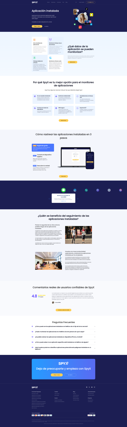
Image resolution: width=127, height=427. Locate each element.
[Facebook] (87, 387)
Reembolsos (55, 423)
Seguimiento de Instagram (36, 395)
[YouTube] (92, 387)
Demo (48, 2)
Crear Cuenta (57, 393)
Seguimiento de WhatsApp (36, 398)
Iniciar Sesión (81, 2)
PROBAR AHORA (90, 2)
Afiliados (61, 423)
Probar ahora (63, 176)
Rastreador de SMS (35, 393)
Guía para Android (91, 395)
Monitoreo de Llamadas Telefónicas (38, 404)
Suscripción (74, 423)
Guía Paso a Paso (76, 400)
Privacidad (50, 423)
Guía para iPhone (91, 393)
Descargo (69, 423)
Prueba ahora (37, 26)
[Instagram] (94, 387)
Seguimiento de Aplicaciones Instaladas (39, 401)
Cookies (58, 423)
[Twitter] (89, 387)
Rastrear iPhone (75, 396)
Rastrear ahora (72, 62)
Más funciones (34, 407)
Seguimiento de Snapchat (36, 396)
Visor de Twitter (34, 400)
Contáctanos (90, 401)
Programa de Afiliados (58, 400)
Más (46, 421)
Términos (45, 423)
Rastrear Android (76, 398)
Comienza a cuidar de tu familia (63, 310)
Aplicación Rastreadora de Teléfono (38, 406)
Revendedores (66, 423)
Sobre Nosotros (90, 400)
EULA (48, 423)
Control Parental (76, 395)
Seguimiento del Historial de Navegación (39, 403)
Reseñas (74, 393)
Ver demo (46, 26)
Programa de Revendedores (59, 401)
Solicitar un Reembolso (79, 423)
